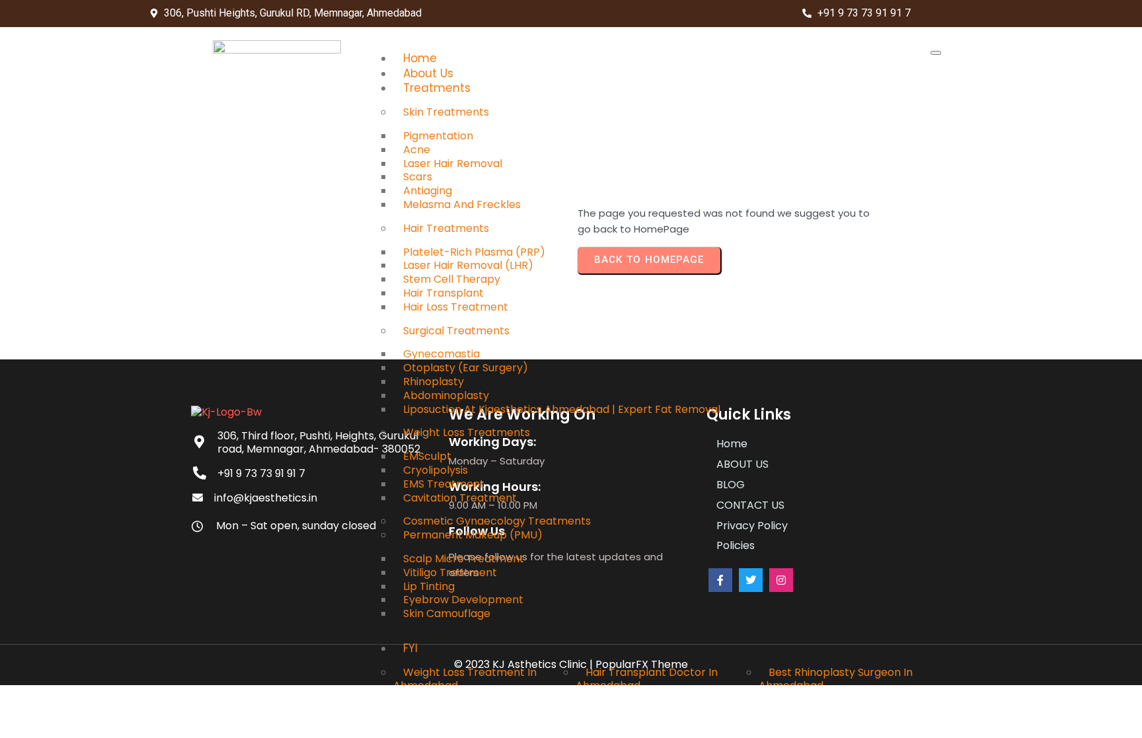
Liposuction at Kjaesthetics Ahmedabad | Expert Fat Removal (561, 409)
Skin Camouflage (446, 613)
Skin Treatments (446, 112)
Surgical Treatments (456, 330)
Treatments (437, 88)
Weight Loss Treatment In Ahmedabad (465, 679)
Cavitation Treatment (460, 497)
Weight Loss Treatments (466, 432)
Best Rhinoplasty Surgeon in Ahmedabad (836, 679)
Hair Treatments (446, 228)
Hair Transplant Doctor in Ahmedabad (647, 679)
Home (420, 58)
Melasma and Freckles (462, 204)
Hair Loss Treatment (455, 306)
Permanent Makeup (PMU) (473, 534)
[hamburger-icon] (936, 53)
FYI (410, 648)
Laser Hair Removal (452, 163)
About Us (428, 73)
